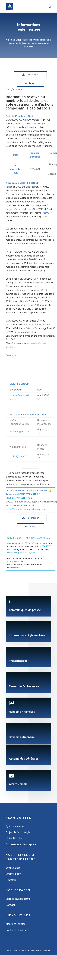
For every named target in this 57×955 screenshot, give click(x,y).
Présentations (18, 661)
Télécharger (32, 74)
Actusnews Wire (14, 561)
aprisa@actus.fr (18, 456)
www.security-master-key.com (21, 552)
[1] (7, 473)
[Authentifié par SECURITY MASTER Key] (28, 538)
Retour (32, 83)
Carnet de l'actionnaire (24, 686)
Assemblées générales (23, 759)
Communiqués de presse (25, 610)
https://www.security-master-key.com (26, 509)
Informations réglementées (27, 635)
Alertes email (18, 784)
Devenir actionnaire (22, 737)
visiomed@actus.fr (19, 431)
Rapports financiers (22, 712)
